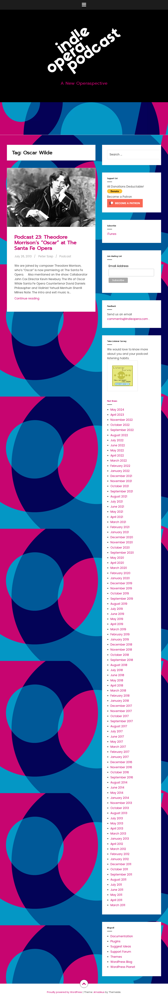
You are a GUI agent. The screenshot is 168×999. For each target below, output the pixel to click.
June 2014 (117, 788)
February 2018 (120, 696)
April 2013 (116, 828)
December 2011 (120, 864)
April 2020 (117, 563)
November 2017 (121, 711)
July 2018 (116, 670)
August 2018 (118, 665)
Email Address (118, 266)
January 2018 (119, 701)
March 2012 (118, 849)
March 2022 (118, 461)
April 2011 (116, 900)
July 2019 (116, 609)
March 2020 (118, 568)
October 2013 (119, 808)
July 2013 (116, 818)
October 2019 (119, 593)
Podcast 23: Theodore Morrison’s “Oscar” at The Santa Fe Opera (45, 242)
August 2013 (118, 813)
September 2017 (121, 721)
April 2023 (117, 415)
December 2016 (121, 762)
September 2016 (121, 777)
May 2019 (116, 619)
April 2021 (116, 517)
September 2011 (121, 874)
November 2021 (121, 481)
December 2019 (121, 583)
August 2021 (118, 496)
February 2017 (119, 752)
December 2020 (121, 537)
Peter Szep (45, 256)
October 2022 (120, 425)
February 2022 (120, 466)
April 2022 (117, 455)
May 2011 (116, 895)
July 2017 (116, 731)
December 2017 (121, 706)
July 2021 (116, 502)
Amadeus (99, 992)
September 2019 (121, 599)
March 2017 (118, 747)
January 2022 (120, 471)
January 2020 (120, 578)
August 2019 (118, 604)
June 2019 (117, 614)
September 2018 (121, 660)
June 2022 (117, 445)
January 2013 (119, 839)
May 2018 (116, 680)
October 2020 (120, 548)
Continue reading (33, 299)
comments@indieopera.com (127, 319)
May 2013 (116, 823)
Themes (116, 957)
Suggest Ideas (120, 946)
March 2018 (118, 691)
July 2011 (116, 885)
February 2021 (119, 527)
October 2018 (119, 655)
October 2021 (119, 486)
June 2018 (117, 675)
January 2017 (119, 757)
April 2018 (116, 685)
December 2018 (121, 645)
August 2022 (119, 435)
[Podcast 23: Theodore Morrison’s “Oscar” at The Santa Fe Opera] (52, 200)
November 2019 (121, 588)
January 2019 (119, 639)
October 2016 (119, 772)
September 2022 (122, 430)
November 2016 (121, 767)
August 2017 (118, 726)
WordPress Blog (121, 962)
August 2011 (118, 880)
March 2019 (118, 629)
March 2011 (117, 905)
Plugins (115, 941)
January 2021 (119, 532)
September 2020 (122, 553)
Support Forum (120, 952)
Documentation (121, 936)
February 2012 (119, 854)
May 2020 (117, 558)
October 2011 (119, 869)
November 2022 (121, 420)
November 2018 (121, 650)
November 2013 (121, 803)
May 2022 (117, 450)
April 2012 (116, 844)
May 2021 (116, 512)
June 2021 (117, 507)
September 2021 (121, 491)
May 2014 (116, 793)
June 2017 (117, 737)
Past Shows (112, 401)
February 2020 (120, 573)
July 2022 (117, 440)
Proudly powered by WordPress (64, 992)
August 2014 (118, 782)
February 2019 (120, 634)
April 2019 (116, 624)
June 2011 (116, 890)
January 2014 (119, 798)
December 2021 (121, 476)
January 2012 (119, 859)
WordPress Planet (122, 967)
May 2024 (117, 410)
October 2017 (119, 716)
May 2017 (116, 742)
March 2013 (118, 834)
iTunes (111, 234)
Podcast (65, 256)
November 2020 (121, 542)
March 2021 (118, 522)
